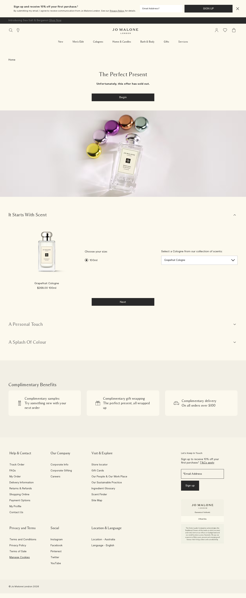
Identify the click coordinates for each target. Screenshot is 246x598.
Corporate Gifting (61, 470)
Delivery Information (21, 482)
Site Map (96, 500)
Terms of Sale (18, 551)
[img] (216, 30)
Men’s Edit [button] (78, 41)
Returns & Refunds (20, 488)
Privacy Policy (17, 545)
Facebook (56, 545)
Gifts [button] (166, 41)
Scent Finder (99, 494)
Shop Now (55, 20)
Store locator (99, 464)
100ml (93, 260)
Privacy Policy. (117, 10)
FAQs (12, 470)
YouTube (56, 563)
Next (123, 302)
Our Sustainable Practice (106, 482)
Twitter (55, 557)
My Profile (15, 506)
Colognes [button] (98, 41)
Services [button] (183, 41)
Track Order (16, 464)
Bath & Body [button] (147, 41)
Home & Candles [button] (121, 41)
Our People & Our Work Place (109, 476)
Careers (55, 476)
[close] (236, 8)
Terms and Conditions (22, 539)
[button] (237, 8)
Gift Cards (97, 470)
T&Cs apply (207, 462)
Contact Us (16, 512)
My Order (15, 476)
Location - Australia (103, 539)
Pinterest (56, 551)
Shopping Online (19, 494)
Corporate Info (59, 464)
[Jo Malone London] (125, 31)
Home (11, 60)
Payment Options (19, 500)
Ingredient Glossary (103, 488)
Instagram (57, 539)
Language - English (102, 545)
